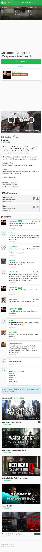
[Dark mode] (36, 2)
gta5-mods (12, 233)
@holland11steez (15, 290)
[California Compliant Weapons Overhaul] (21, 122)
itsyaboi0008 (17, 72)
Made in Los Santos (7, 546)
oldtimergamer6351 (15, 344)
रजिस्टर (23, 389)
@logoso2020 (13, 323)
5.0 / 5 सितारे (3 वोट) (5, 142)
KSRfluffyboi (13, 246)
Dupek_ (11, 320)
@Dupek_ (12, 334)
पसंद (17, 137)
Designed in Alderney (8, 544)
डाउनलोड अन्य (8, 137)
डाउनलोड (22, 61)
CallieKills (12, 260)
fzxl (10, 359)
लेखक (19, 221)
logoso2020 (13, 299)
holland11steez (14, 272)
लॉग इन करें (17, 389)
